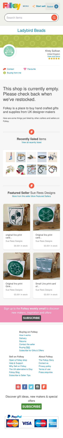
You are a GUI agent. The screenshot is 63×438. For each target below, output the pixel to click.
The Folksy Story (46, 360)
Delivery (22, 338)
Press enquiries (46, 372)
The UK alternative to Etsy (21, 369)
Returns (22, 341)
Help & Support (16, 363)
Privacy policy (45, 366)
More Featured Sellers (41, 196)
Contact (10, 69)
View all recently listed (31, 142)
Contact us (43, 363)
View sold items (53, 56)
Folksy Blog (14, 372)
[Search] (54, 18)
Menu (26, 6)
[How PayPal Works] (31, 430)
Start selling (42, 6)
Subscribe (31, 318)
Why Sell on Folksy (17, 366)
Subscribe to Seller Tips (20, 375)
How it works (25, 335)
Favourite (31, 69)
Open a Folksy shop (18, 360)
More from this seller (21, 196)
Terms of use (44, 369)
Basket (52, 6)
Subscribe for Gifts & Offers (31, 350)
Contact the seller (27, 344)
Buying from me (14, 72)
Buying (24, 347)
